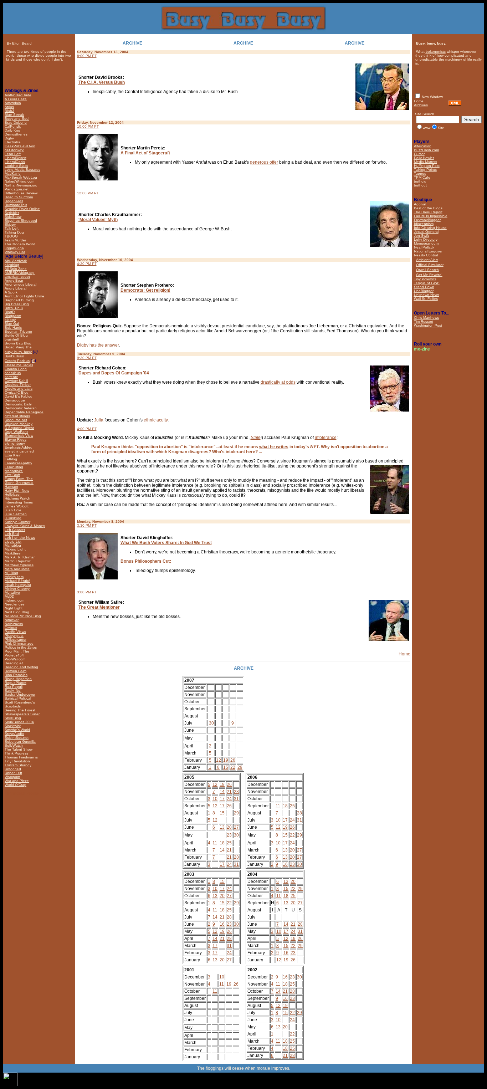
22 (232, 767)
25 (229, 842)
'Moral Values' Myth (98, 219)
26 (232, 760)
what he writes (273, 446)
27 (236, 827)
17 (222, 798)
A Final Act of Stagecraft (145, 152)
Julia (98, 420)
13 (222, 827)
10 (214, 798)
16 (285, 864)
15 (225, 767)
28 (236, 791)
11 (214, 842)
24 (229, 798)
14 (222, 791)
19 (225, 760)
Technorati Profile (22, 793)
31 (236, 798)
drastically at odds (278, 382)
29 (239, 767)
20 (229, 827)
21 (229, 791)
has (93, 345)
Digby (82, 345)
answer (112, 345)
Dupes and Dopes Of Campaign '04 (113, 372)
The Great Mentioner (99, 607)
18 (222, 842)
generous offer (264, 162)
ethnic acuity (156, 420)
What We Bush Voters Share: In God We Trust (166, 542)
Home (404, 653)
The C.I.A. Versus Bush (101, 82)
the (101, 345)
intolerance (326, 437)
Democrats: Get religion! (145, 290)
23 (229, 835)
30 (211, 723)
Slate (256, 437)
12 (218, 760)
